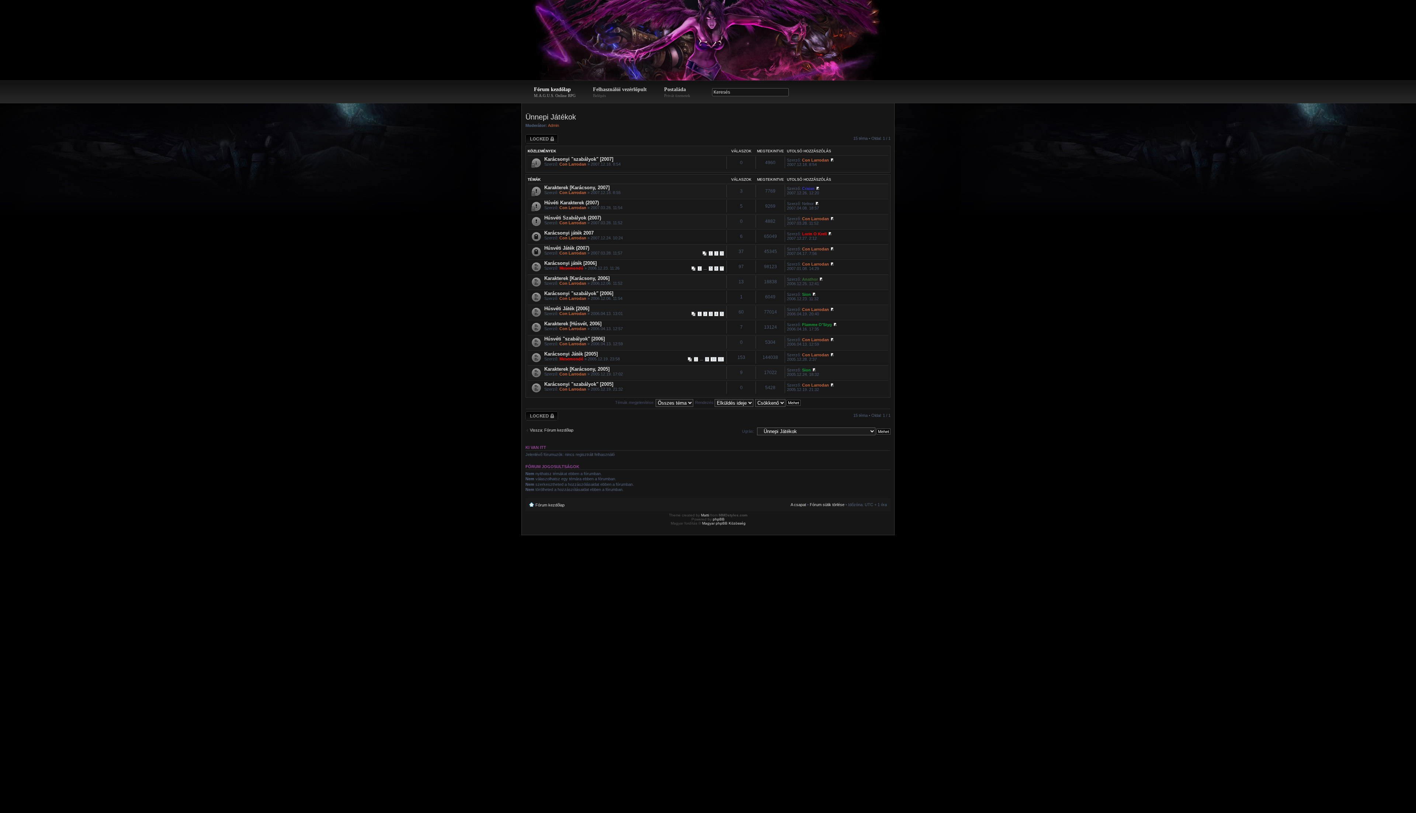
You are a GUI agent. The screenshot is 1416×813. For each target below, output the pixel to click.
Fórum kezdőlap (555, 92)
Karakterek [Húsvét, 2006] (572, 323)
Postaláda (677, 92)
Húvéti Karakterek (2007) (571, 202)
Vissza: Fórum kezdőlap (551, 430)
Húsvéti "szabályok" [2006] (574, 339)
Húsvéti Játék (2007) (566, 248)
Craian (808, 188)
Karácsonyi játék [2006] (570, 263)
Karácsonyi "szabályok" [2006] (578, 293)
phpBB (719, 519)
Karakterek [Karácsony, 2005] (577, 369)
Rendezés (705, 402)
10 (713, 359)
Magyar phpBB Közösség (724, 523)
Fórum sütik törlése (827, 504)
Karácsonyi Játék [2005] (571, 354)
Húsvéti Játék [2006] (566, 308)
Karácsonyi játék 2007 (569, 233)
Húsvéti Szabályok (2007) (572, 218)
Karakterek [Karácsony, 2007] (577, 187)
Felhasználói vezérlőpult (620, 92)
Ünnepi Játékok (550, 117)
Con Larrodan (572, 164)
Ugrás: (748, 431)
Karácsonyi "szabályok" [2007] (578, 159)
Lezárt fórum (536, 136)
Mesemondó (571, 268)
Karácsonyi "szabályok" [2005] (578, 384)
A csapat (798, 504)
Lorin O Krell (814, 234)
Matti (705, 515)
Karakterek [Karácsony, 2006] (577, 278)
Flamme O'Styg (817, 324)
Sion (806, 294)
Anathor (810, 279)
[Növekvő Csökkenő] (778, 402)
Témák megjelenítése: (635, 402)
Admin (553, 125)
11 (721, 359)
